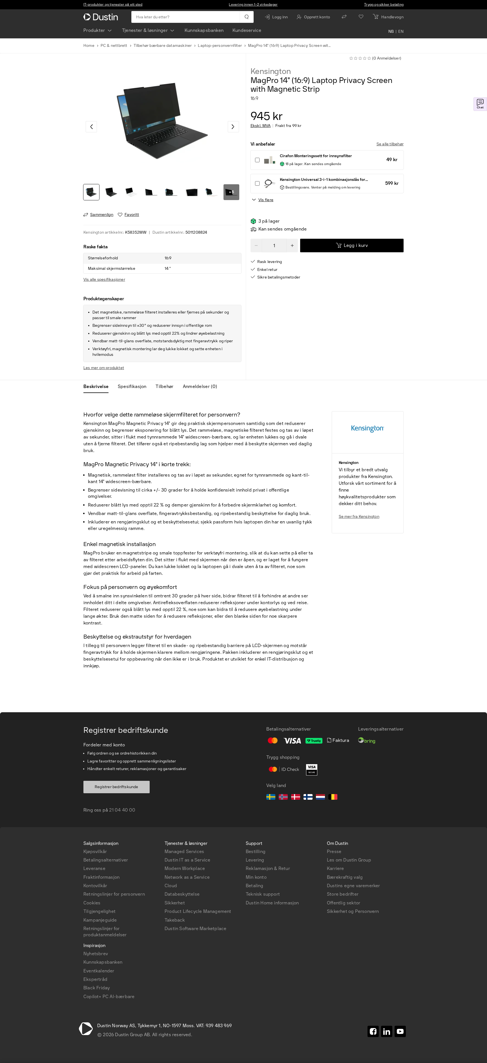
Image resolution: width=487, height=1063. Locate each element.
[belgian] (332, 797)
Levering (255, 860)
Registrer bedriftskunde (116, 786)
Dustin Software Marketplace (195, 928)
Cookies (91, 903)
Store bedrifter (342, 894)
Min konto (256, 877)
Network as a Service (187, 877)
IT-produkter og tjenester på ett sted (112, 4)
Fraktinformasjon (101, 877)
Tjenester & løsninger (145, 30)
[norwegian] (283, 797)
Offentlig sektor (343, 903)
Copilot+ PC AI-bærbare (108, 996)
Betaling (255, 885)
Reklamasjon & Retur (268, 868)
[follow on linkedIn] (386, 1031)
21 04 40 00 (122, 810)
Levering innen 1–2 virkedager (253, 4)
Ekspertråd (95, 979)
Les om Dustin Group (349, 860)
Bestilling (255, 851)
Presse (334, 851)
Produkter (94, 30)
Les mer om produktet (103, 367)
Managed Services (184, 851)
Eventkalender (98, 971)
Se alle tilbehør (390, 144)
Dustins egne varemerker (353, 885)
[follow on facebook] (373, 1031)
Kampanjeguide (100, 920)
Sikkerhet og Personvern (353, 911)
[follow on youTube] (400, 1031)
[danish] (295, 797)
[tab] (98, 386)
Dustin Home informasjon (272, 903)
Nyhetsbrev (95, 953)
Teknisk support (263, 894)
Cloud (171, 885)
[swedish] (270, 797)
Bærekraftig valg (345, 877)
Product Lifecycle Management (198, 911)
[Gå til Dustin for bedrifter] (101, 17)
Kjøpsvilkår (95, 851)
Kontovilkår (95, 885)
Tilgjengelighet (99, 911)
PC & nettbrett (114, 45)
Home (88, 45)
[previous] (91, 126)
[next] (233, 126)
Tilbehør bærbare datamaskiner (163, 45)
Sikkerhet (175, 903)
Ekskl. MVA (261, 126)
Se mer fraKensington (359, 516)
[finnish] (308, 797)
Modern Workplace (185, 868)
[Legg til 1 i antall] (292, 245)
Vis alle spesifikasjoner (104, 279)
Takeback (175, 920)
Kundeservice (247, 30)
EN (401, 32)
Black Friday (96, 987)
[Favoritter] (361, 17)
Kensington (271, 71)
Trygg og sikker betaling (384, 4)
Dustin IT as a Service (187, 860)
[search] (246, 17)
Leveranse (94, 868)
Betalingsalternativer (105, 860)
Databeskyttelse (182, 894)
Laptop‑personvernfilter (220, 45)
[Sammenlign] (344, 17)
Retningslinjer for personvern (114, 894)
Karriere (335, 868)
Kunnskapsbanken (204, 30)
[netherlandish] (320, 797)
